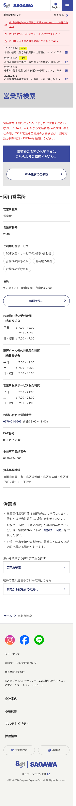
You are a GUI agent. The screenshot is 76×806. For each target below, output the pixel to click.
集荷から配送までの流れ (22, 589)
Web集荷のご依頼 (36, 174)
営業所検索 (14, 567)
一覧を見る (58, 15)
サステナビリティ (17, 723)
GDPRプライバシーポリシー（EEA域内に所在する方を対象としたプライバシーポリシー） (35, 682)
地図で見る (36, 301)
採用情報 (11, 736)
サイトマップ (12, 654)
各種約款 (11, 711)
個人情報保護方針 (15, 672)
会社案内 (11, 698)
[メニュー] (67, 5)
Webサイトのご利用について (21, 662)
